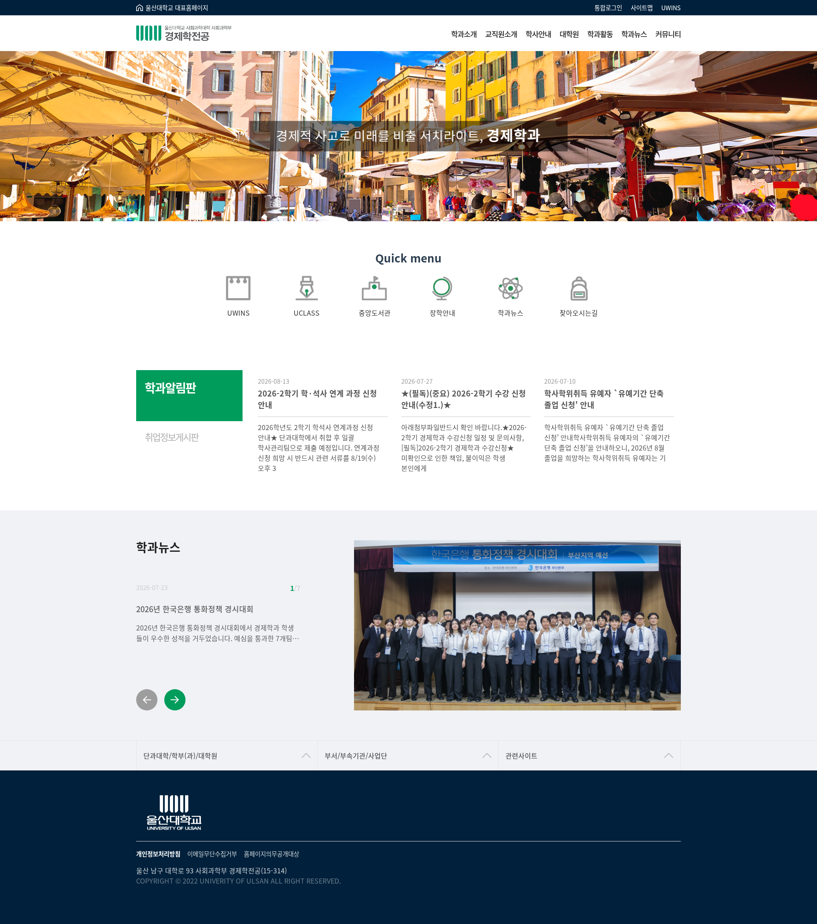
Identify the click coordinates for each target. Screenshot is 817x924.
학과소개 (464, 33)
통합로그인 (608, 7)
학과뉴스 (634, 33)
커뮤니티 (668, 33)
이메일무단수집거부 (212, 853)
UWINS (671, 7)
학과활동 (600, 33)
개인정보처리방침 (158, 853)
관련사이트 (521, 755)
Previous (146, 699)
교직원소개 (501, 33)
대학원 (569, 33)
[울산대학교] (174, 813)
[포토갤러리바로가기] (517, 625)
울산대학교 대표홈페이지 (177, 7)
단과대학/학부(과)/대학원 (180, 755)
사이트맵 (642, 7)
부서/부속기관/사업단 (356, 755)
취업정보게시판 (171, 436)
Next (175, 699)
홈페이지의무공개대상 (271, 853)
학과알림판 (170, 387)
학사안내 (538, 33)
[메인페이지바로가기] (195, 33)
